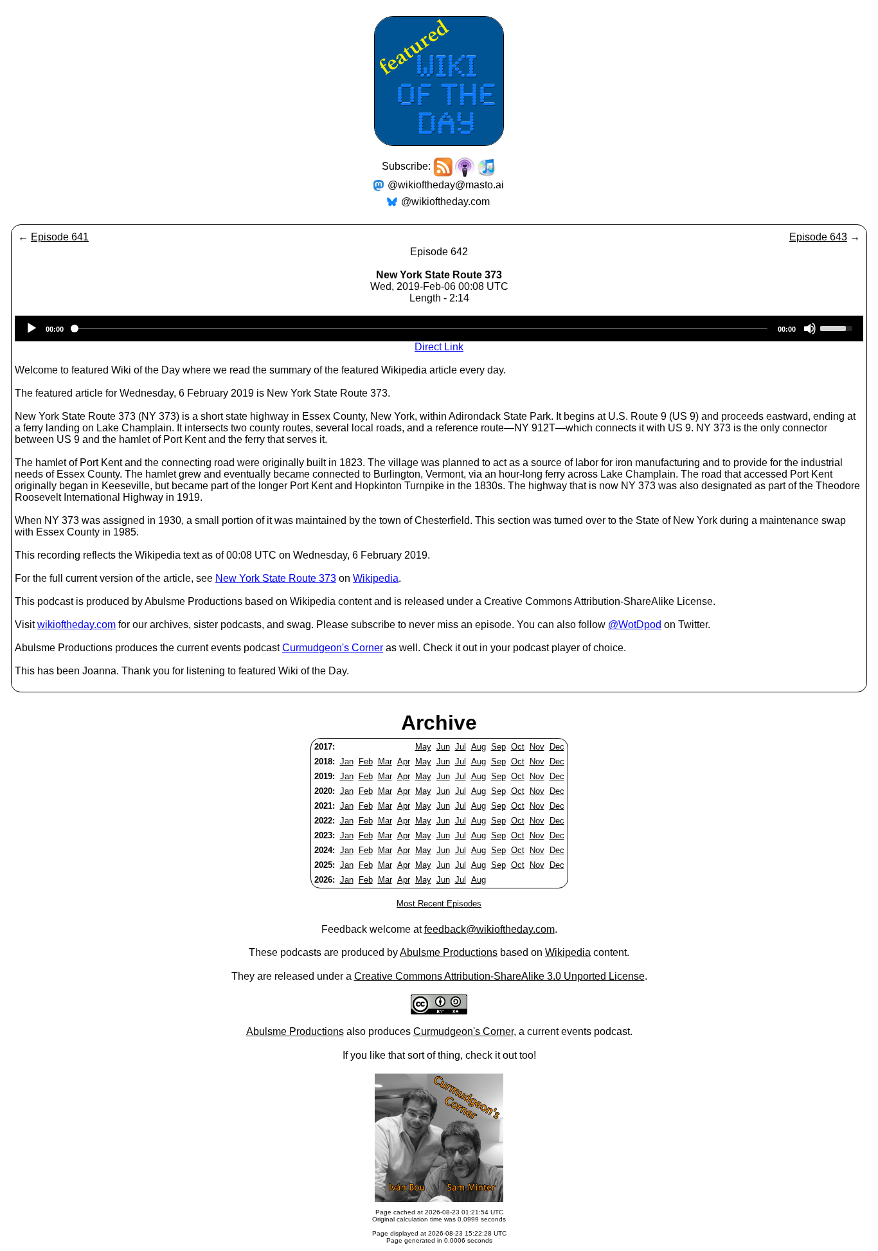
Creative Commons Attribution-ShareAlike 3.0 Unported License (499, 976)
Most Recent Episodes (439, 903)
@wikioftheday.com (445, 201)
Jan (347, 761)
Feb (366, 761)
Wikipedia (376, 578)
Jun (443, 747)
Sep (498, 747)
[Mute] (809, 328)
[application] (439, 328)
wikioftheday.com (76, 624)
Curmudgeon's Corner (332, 647)
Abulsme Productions (448, 952)
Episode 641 (60, 236)
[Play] (31, 328)
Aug (478, 747)
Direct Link (439, 346)
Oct (517, 747)
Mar (385, 761)
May (423, 747)
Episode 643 (818, 236)
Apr (403, 761)
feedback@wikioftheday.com (489, 929)
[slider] (838, 327)
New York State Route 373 (275, 578)
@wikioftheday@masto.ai (446, 184)
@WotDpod (634, 624)
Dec (557, 747)
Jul (460, 747)
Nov (537, 747)
